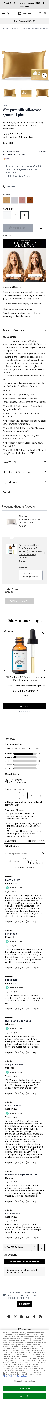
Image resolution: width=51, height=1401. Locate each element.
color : (7, 194)
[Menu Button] (3, 13)
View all (42, 151)
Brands (15, 28)
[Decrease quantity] (7, 215)
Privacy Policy (8, 1376)
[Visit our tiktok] (34, 1317)
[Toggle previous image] (2, 56)
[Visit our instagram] (21, 1317)
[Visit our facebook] (9, 1317)
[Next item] (44, 670)
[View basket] (45, 13)
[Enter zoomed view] (44, 75)
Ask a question (26, 137)
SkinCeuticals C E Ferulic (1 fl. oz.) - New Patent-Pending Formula (25, 678)
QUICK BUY (25, 706)
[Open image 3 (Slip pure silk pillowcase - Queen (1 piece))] (42, 90)
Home (5, 28)
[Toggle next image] (47, 56)
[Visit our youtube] (28, 1317)
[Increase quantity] (24, 215)
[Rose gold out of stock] (22, 200)
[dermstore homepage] (24, 13)
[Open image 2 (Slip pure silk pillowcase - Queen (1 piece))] (26, 90)
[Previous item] (5, 670)
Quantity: (8, 209)
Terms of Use (22, 1376)
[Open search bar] (8, 13)
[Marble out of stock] (14, 200)
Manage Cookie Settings (24, 1381)
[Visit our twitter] (15, 1317)
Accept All (24, 1396)
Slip (5, 105)
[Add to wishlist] (41, 228)
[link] (40, 13)
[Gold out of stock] (6, 200)
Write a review (10, 137)
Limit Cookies (24, 1388)
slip (23, 28)
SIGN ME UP (24, 1304)
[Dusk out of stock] (30, 200)
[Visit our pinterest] (40, 1317)
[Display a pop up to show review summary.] (36, 691)
